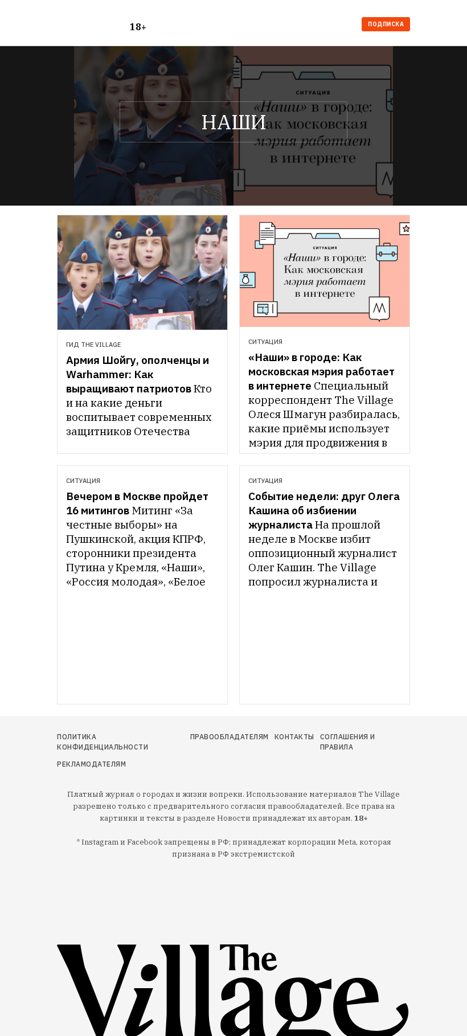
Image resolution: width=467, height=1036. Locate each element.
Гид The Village (93, 345)
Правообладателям (229, 736)
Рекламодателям (91, 764)
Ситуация (265, 342)
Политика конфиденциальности (102, 741)
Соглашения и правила (347, 741)
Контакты (294, 736)
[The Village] (93, 25)
